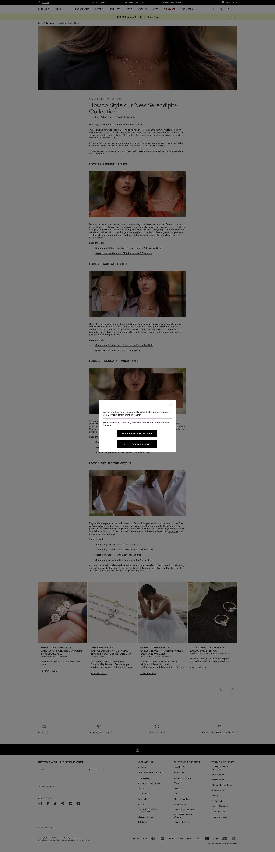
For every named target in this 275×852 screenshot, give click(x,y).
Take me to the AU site (137, 433)
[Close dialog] (171, 404)
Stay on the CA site (137, 444)
